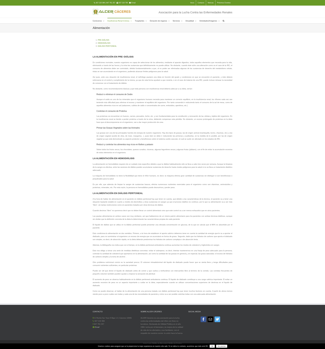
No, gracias (222, 346)
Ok (212, 346)
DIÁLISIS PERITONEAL (107, 46)
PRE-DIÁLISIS (103, 40)
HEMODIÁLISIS (104, 43)
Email (133, 3)
